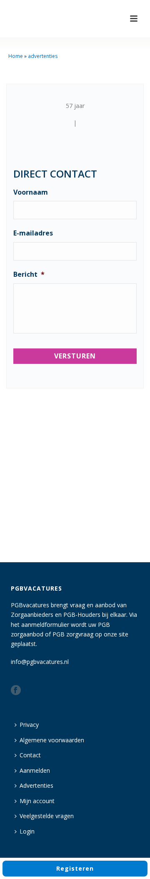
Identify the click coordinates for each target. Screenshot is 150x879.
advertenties (43, 56)
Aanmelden (35, 770)
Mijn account (37, 801)
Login (27, 831)
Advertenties (36, 785)
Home (15, 56)
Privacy (29, 725)
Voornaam (30, 192)
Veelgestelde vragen (47, 816)
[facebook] (16, 690)
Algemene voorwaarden (52, 740)
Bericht (29, 274)
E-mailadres (33, 233)
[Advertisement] (75, 477)
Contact (30, 755)
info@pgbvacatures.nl (40, 662)
